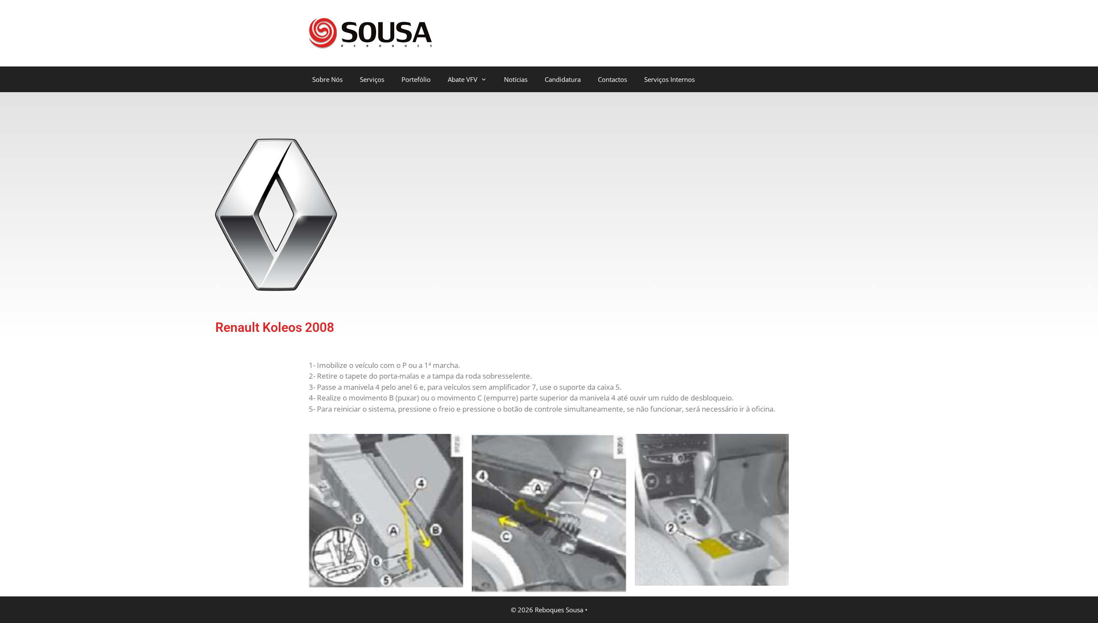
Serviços (372, 79)
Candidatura (563, 79)
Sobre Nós (327, 79)
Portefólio (416, 79)
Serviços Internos (669, 79)
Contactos (612, 79)
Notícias (516, 79)
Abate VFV (462, 79)
